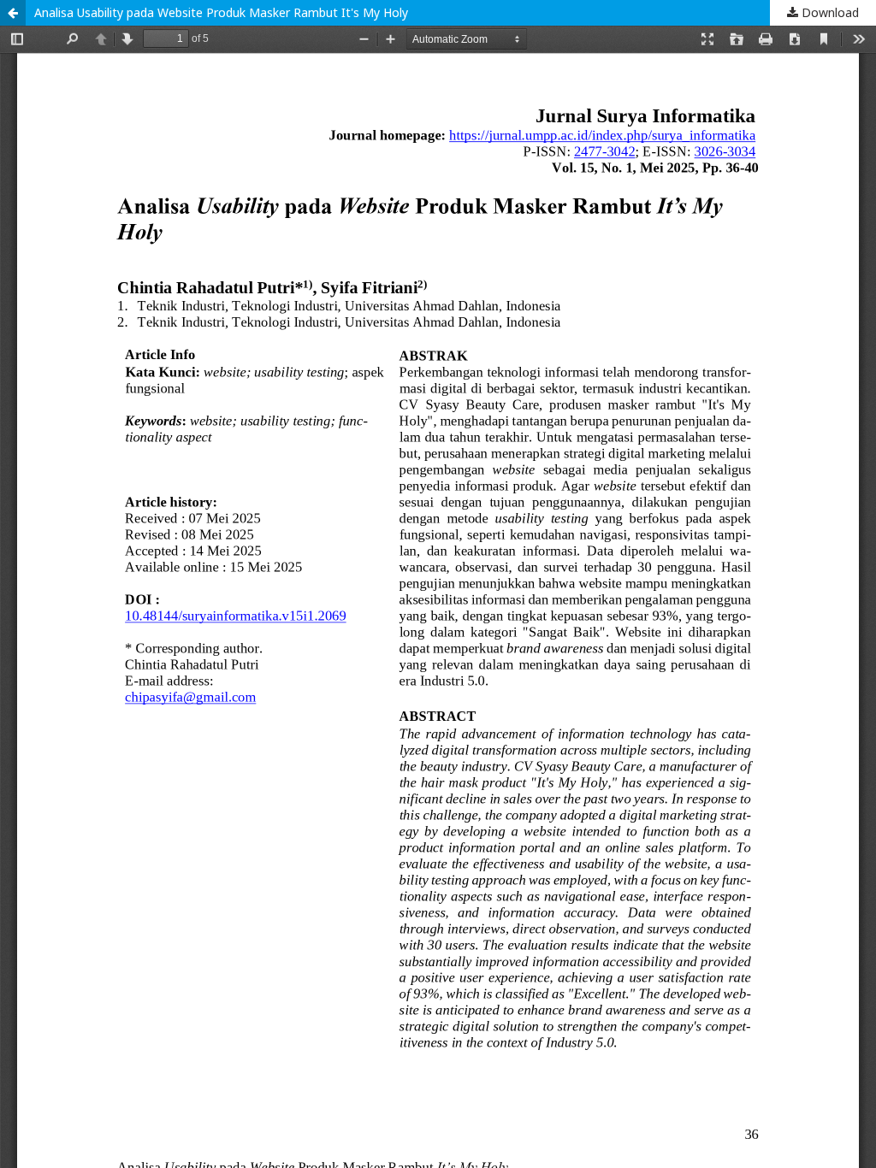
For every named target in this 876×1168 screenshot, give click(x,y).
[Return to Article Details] (13, 13)
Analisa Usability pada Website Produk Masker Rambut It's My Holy (221, 12)
